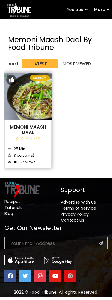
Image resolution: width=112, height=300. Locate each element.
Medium (39, 78)
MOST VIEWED (77, 64)
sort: (14, 64)
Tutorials (13, 208)
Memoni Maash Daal (28, 129)
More (99, 10)
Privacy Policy (75, 214)
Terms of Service (78, 208)
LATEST (40, 64)
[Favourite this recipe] (11, 80)
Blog (8, 214)
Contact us (72, 220)
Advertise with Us (78, 202)
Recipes (74, 10)
